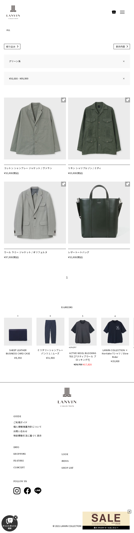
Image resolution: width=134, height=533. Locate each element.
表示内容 (120, 46)
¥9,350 (18, 357)
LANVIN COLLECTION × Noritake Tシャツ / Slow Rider (115, 353)
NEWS (65, 461)
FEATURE (18, 461)
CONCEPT (19, 467)
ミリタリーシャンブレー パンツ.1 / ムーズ (50, 351)
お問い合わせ (20, 431)
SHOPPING (19, 454)
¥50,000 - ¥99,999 (67, 78)
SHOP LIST (67, 468)
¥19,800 (115, 361)
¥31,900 (50, 357)
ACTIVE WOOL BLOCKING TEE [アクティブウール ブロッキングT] (82, 356)
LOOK (65, 454)
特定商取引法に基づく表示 (27, 435)
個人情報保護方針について (27, 426)
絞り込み (10, 46)
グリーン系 (67, 61)
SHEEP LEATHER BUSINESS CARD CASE (18, 351)
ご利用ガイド (20, 422)
